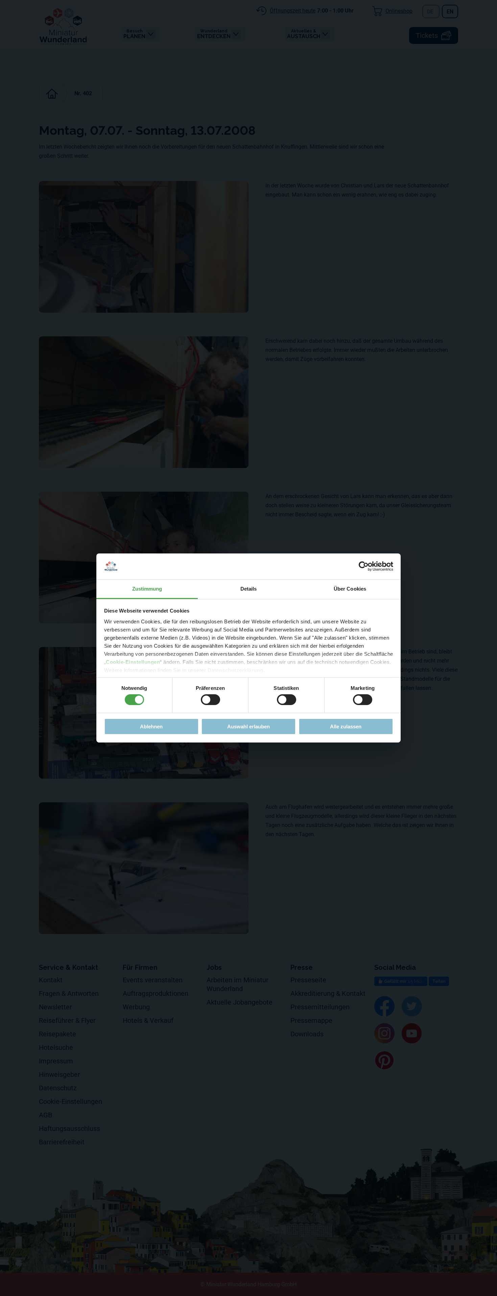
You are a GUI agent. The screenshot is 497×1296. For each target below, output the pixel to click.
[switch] (210, 699)
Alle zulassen (345, 726)
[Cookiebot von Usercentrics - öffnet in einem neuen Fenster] (363, 566)
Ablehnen (151, 726)
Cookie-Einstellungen (133, 662)
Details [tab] (248, 589)
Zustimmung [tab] (147, 589)
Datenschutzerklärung (235, 670)
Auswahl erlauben (248, 726)
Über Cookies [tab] (350, 589)
